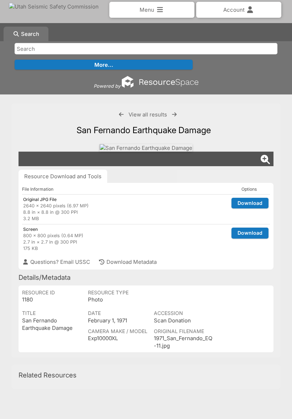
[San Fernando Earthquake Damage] (146, 148)
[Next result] (174, 114)
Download (250, 203)
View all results (148, 114)
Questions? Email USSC (59, 262)
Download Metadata (131, 262)
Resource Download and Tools (62, 176)
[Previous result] (121, 114)
